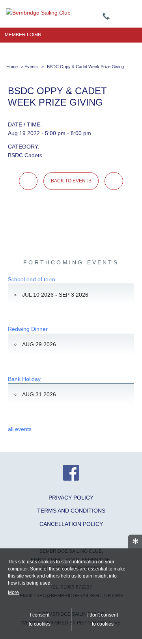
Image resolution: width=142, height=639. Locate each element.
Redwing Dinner (28, 329)
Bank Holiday (24, 379)
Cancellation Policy (71, 524)
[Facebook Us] (71, 479)
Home (12, 66)
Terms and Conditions (71, 510)
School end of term (31, 279)
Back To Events (71, 181)
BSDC (15, 155)
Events (31, 66)
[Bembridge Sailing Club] (38, 12)
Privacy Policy (71, 497)
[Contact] (106, 16)
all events (20, 429)
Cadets (33, 155)
